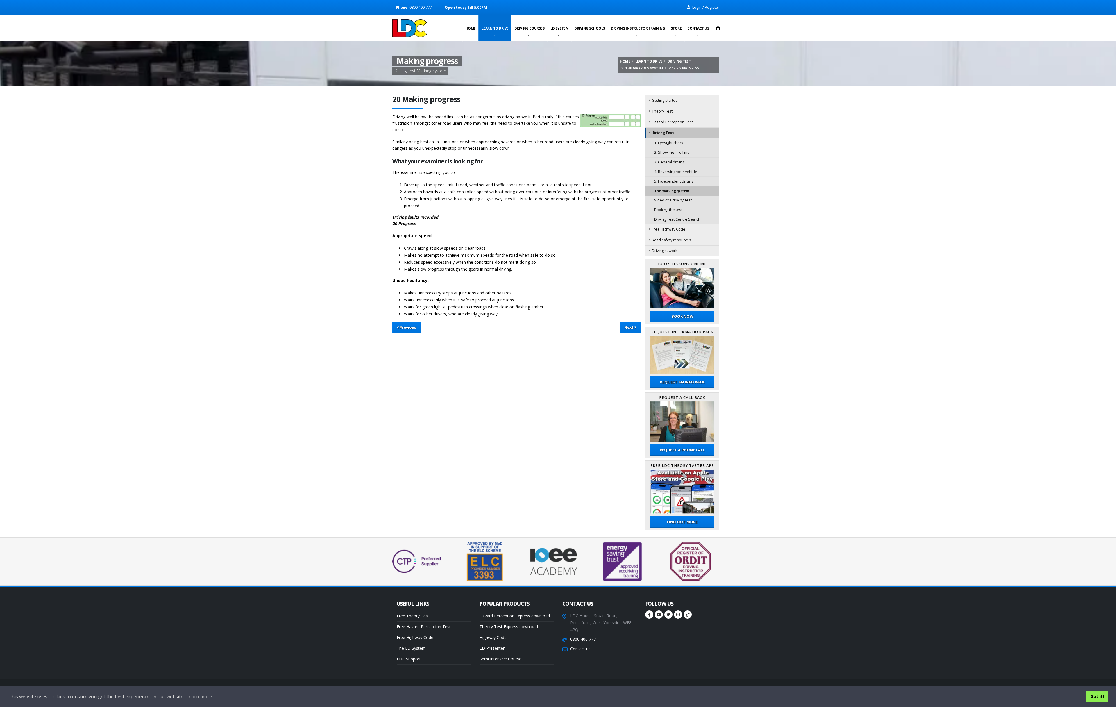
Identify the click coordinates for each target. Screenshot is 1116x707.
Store (676, 28)
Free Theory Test (413, 616)
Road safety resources (671, 240)
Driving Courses (529, 28)
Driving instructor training (638, 28)
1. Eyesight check (668, 142)
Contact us (698, 28)
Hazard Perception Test (672, 121)
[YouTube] (659, 614)
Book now (682, 316)
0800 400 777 (583, 639)
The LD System (411, 648)
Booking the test (668, 209)
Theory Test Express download (509, 626)
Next (629, 327)
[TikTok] (688, 614)
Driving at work (664, 250)
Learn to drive (495, 28)
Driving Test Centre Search (677, 219)
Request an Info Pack (682, 382)
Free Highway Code (668, 229)
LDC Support (409, 659)
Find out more (682, 521)
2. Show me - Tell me (672, 152)
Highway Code (493, 637)
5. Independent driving (673, 181)
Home (471, 28)
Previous (407, 327)
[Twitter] (668, 614)
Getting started (665, 100)
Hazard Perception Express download (515, 616)
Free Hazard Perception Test (424, 626)
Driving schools (589, 28)
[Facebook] (649, 614)
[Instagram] (678, 614)
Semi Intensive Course (500, 659)
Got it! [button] (1097, 696)
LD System (559, 28)
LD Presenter (492, 648)
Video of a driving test (673, 200)
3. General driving (669, 162)
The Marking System (644, 68)
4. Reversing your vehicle (675, 171)
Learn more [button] (199, 696)
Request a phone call (682, 449)
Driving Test (679, 61)
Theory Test (662, 111)
